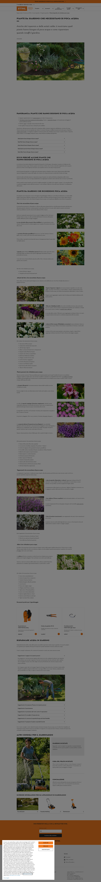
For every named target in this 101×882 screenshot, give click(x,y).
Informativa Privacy (27, 874)
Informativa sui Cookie (14, 875)
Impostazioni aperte (46, 849)
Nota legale (6, 878)
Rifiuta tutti (45, 846)
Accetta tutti (45, 842)
